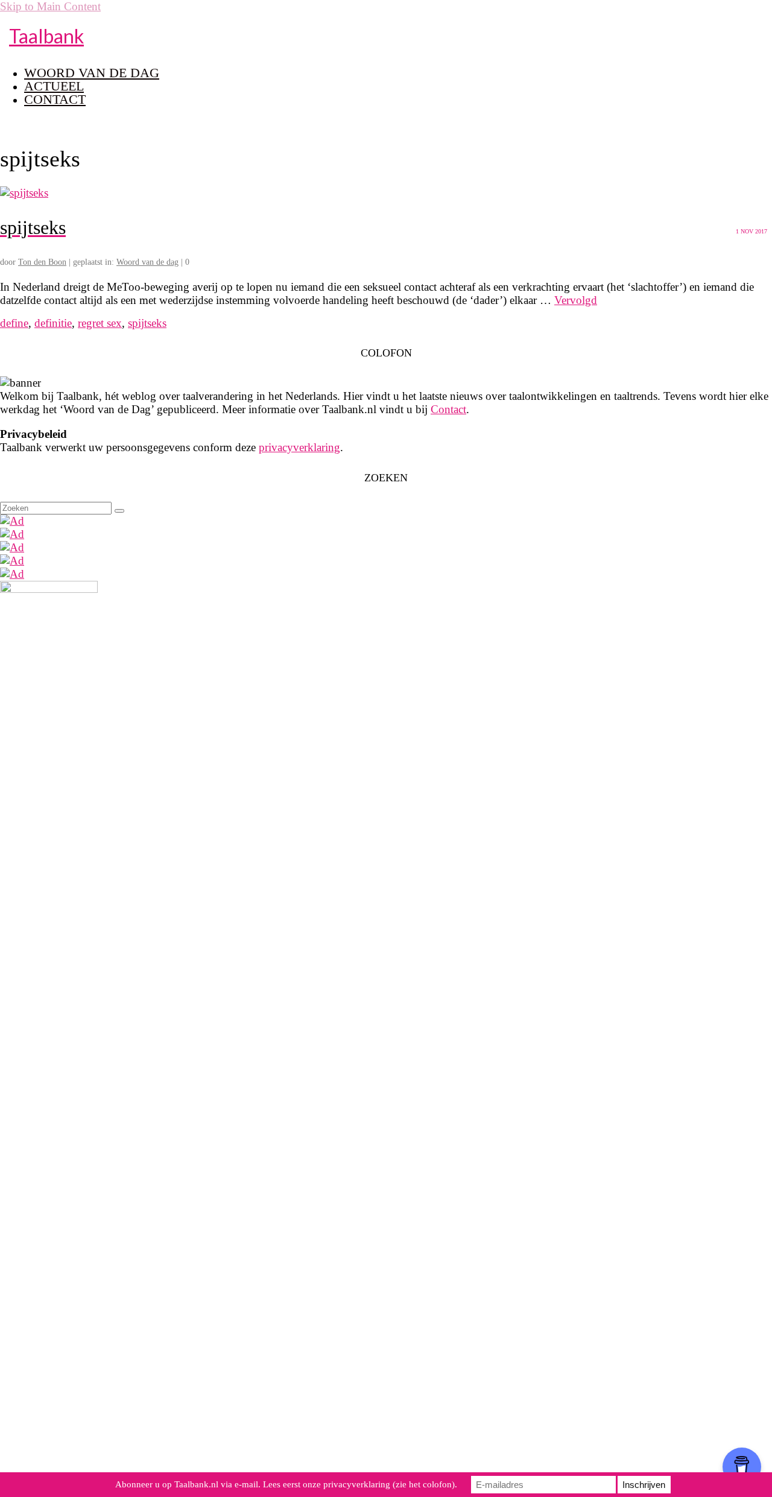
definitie (53, 323)
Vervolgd (575, 300)
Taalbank (46, 36)
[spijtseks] (24, 192)
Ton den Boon (42, 262)
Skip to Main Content (50, 6)
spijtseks (147, 323)
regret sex (100, 323)
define (14, 323)
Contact (448, 409)
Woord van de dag (147, 262)
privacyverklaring (299, 447)
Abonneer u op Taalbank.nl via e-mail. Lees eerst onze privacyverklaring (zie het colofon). (286, 1484)
